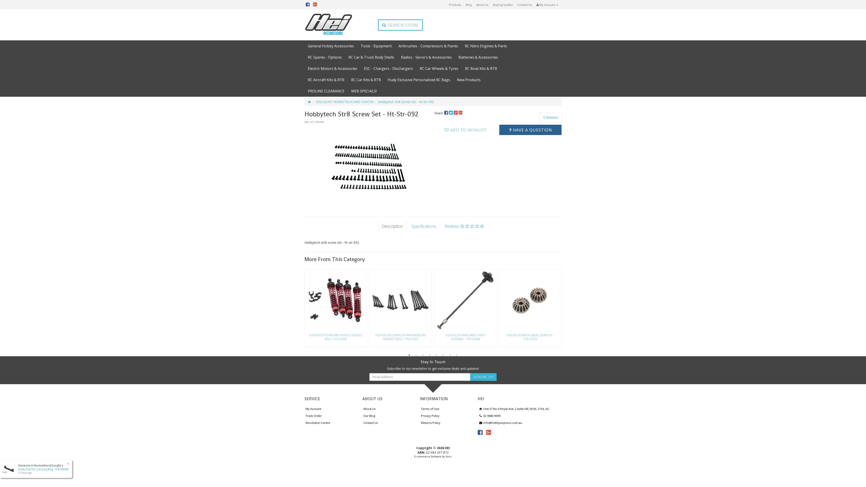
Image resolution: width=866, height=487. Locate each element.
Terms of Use (430, 409)
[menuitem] (446, 113)
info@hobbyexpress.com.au (502, 423)
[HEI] (329, 25)
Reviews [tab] (452, 226)
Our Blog (369, 416)
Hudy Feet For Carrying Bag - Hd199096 (43, 469)
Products (455, 5)
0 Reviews (550, 117)
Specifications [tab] (423, 226)
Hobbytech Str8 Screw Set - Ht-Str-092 (406, 102)
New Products (469, 79)
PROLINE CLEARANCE (326, 91)
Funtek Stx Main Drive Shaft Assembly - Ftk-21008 (465, 337)
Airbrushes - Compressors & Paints (428, 46)
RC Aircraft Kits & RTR (326, 79)
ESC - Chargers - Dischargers (388, 68)
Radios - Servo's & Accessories (426, 57)
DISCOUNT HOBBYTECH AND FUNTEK (345, 102)
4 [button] (429, 355)
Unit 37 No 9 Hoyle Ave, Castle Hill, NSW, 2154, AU (516, 409)
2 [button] (416, 355)
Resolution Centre (318, 423)
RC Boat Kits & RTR (481, 68)
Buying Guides (503, 5)
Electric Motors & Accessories (332, 68)
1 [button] (409, 355)
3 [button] (423, 355)
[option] (368, 165)
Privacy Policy (430, 416)
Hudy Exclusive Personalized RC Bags (419, 79)
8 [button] (456, 355)
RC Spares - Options (325, 57)
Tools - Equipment (376, 46)
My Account (313, 409)
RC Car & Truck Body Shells (371, 57)
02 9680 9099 (491, 416)
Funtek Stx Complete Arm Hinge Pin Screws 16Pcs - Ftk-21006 (400, 337)
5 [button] (436, 355)
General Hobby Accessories (331, 46)
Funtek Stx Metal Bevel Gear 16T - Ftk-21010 (530, 337)
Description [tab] (392, 226)
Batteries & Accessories (478, 57)
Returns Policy (430, 423)
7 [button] (450, 355)
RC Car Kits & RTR (366, 79)
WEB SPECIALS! (364, 91)
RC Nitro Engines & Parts (486, 46)
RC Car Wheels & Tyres (439, 68)
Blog (469, 5)
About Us (482, 5)
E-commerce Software (428, 456)
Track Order (314, 416)
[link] (480, 432)
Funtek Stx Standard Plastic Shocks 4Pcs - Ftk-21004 (335, 337)
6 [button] (443, 355)
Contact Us (524, 5)
